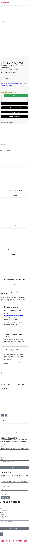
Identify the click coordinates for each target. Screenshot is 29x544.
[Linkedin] (6, 416)
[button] (14, 5)
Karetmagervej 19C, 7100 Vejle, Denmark (11, 405)
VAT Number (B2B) (5, 516)
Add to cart (15, 95)
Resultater (4, 21)
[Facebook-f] (2, 416)
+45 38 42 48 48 (5, 393)
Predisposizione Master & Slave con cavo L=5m (14, 279)
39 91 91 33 (4, 401)
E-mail (1, 508)
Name (1, 505)
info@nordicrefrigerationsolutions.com (13, 315)
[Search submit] (2, 18)
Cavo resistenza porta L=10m (14, 249)
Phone (1, 512)
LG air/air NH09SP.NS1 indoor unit (14, 190)
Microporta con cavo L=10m (14, 220)
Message (2, 519)
